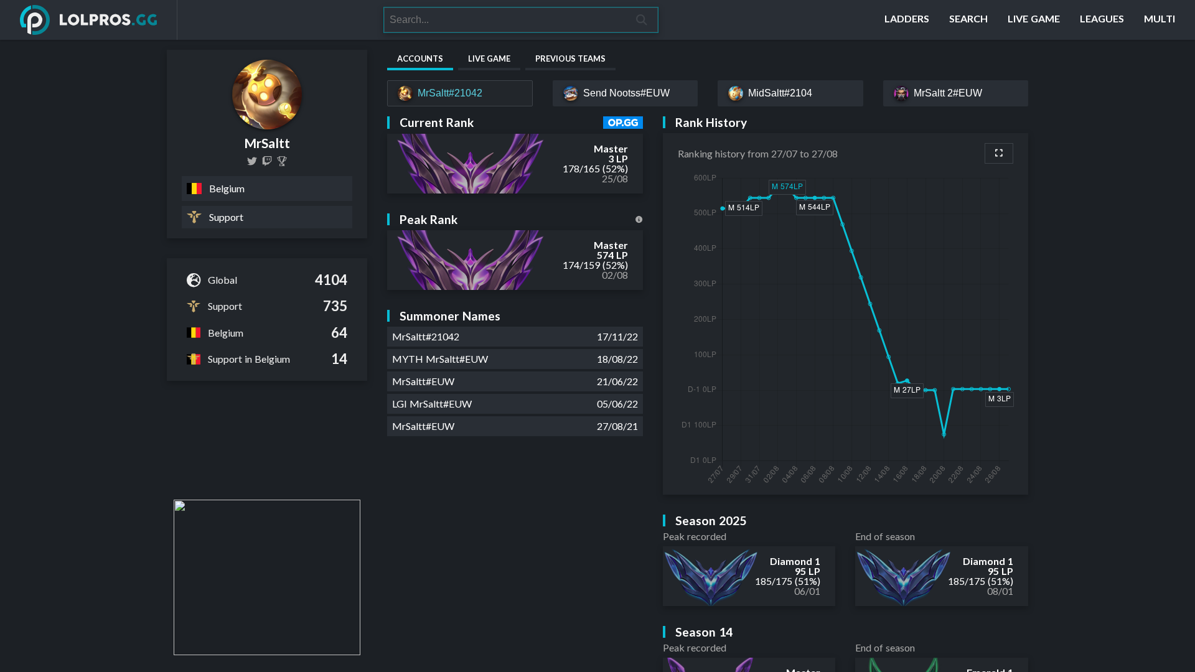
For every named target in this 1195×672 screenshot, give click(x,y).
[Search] (642, 19)
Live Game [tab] (489, 58)
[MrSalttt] (252, 161)
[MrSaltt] (281, 161)
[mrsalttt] (267, 161)
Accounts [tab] (420, 58)
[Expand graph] (999, 153)
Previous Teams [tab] (570, 58)
